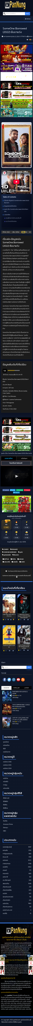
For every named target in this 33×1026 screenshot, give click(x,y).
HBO (4, 831)
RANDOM (6, 688)
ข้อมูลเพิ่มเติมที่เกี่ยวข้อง (10, 206)
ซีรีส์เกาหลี (6, 798)
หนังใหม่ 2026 (7, 762)
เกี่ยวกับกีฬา (6, 900)
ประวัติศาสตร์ (7, 880)
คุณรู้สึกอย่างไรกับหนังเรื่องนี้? (13, 218)
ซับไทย (14, 559)
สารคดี (5, 870)
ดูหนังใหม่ (6, 742)
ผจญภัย (5, 850)
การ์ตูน (5, 785)
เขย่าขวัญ (5, 903)
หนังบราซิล (7, 562)
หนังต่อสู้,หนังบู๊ (7, 847)
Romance (14, 549)
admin (30, 36)
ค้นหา (27, 13)
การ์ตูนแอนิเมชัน (7, 853)
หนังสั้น (5, 913)
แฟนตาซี (5, 877)
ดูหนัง (21, 552)
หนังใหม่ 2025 (7, 765)
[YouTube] (18, 680)
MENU (28, 19)
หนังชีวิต (5, 867)
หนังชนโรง (6, 745)
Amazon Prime (8, 824)
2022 (8, 232)
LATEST (26, 688)
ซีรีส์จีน (5, 805)
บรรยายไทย (7, 214)
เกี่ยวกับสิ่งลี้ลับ (7, 890)
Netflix (6, 559)
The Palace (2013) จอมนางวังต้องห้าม (17, 571)
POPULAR (16, 688)
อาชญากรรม (6, 863)
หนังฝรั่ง (15, 562)
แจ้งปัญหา (24, 458)
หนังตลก (21, 559)
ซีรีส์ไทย (5, 808)
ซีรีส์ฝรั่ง (5, 801)
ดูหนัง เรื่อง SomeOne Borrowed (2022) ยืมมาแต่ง (16, 210)
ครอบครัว (6, 873)
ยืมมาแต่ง (16, 555)
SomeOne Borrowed (9, 552)
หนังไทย (5, 778)
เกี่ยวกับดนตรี (7, 887)
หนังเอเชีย (6, 788)
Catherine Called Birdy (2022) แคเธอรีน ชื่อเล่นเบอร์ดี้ (16, 575)
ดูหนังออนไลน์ (7, 555)
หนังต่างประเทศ (7, 910)
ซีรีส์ (4, 748)
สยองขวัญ (6, 883)
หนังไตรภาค (6, 752)
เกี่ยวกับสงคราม (7, 906)
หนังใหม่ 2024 (7, 768)
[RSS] (23, 680)
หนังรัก (23, 562)
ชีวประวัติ (5, 857)
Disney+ (5, 827)
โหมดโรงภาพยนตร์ (16, 463)
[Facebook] (4, 680)
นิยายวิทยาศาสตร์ (8, 897)
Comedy (6, 549)
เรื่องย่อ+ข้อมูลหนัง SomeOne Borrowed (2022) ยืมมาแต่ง (16, 201)
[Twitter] (9, 680)
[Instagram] (14, 680)
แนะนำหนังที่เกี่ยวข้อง (11, 221)
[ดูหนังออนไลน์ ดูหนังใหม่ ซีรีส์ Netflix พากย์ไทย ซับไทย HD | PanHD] (15, 5)
